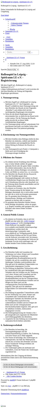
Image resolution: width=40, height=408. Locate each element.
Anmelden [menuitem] (9, 39)
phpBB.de (25, 390)
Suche (7, 45)
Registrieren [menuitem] (9, 41)
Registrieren (9, 49)
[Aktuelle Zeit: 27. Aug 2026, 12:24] (6, 62)
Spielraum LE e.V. (11, 31)
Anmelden (9, 47)
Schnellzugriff (10, 19)
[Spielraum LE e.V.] (17, 2)
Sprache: (4, 69)
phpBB (12, 380)
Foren (7, 33)
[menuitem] (19, 23)
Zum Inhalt (5, 15)
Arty (9, 386)
